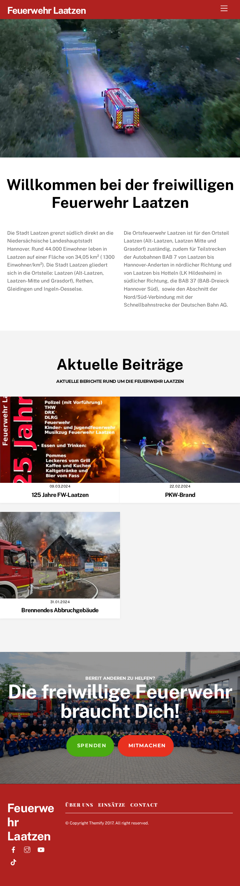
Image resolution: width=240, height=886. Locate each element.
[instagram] (27, 849)
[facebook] (13, 849)
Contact (144, 805)
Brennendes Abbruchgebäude (59, 610)
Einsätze (112, 805)
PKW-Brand (180, 494)
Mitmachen (147, 745)
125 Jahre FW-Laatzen (60, 494)
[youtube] (41, 849)
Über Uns (79, 805)
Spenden (92, 745)
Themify (96, 823)
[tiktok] (13, 861)
